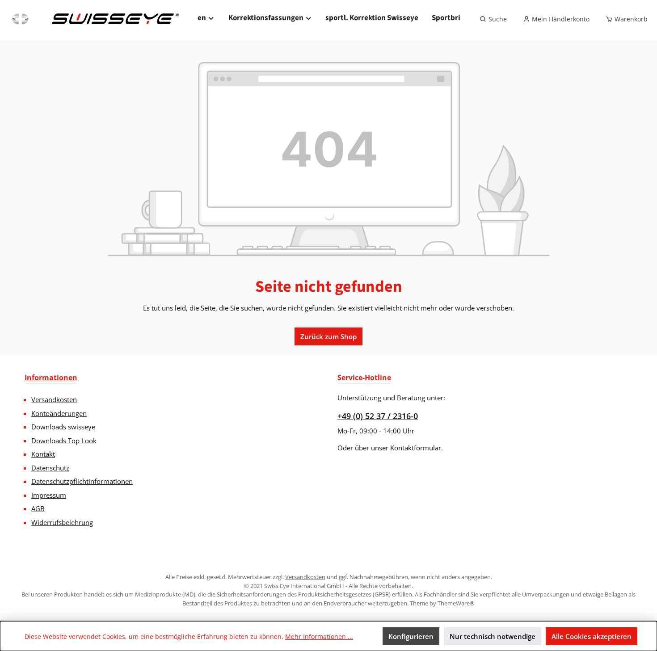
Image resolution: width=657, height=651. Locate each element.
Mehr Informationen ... (319, 636)
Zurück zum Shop (328, 336)
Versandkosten (54, 399)
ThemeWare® (456, 603)
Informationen (51, 377)
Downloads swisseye (63, 426)
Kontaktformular (415, 447)
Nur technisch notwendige (492, 636)
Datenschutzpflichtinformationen (82, 481)
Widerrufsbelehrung (62, 522)
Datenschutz (50, 467)
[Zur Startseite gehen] (94, 19)
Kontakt (43, 453)
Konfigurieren (411, 636)
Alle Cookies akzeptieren (592, 636)
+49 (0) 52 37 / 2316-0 (377, 416)
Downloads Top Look (64, 440)
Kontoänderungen (59, 413)
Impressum (48, 495)
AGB (38, 508)
